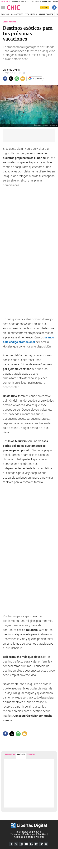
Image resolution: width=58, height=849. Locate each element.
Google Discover (31, 844)
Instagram (21, 844)
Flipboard (36, 844)
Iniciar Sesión (54, 7)
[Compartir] (5, 78)
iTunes (46, 844)
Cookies (42, 834)
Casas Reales (17, 14)
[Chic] (13, 7)
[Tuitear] (11, 78)
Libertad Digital (29, 825)
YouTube (26, 844)
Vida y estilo (31, 14)
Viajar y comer (46, 14)
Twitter (16, 844)
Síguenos (37, 79)
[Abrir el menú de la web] (3, 7)
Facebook (11, 844)
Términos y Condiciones (22, 834)
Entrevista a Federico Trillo (22, 1)
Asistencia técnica (23, 836)
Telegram (41, 844)
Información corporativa (28, 831)
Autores (40, 836)
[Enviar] (17, 78)
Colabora (44, 7)
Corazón (5, 14)
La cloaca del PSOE (43, 1)
